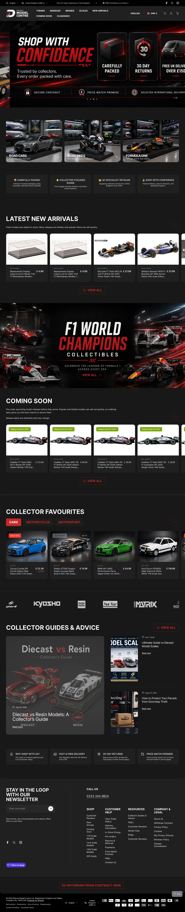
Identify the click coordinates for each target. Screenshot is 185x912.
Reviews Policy (161, 839)
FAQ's (131, 822)
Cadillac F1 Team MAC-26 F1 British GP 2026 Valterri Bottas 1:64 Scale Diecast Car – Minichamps (110, 466)
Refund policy (10, 904)
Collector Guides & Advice (137, 816)
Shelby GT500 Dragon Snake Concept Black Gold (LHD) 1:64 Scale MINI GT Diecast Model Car (65, 573)
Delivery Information (110, 826)
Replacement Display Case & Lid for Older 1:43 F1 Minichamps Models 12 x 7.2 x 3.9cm (66, 275)
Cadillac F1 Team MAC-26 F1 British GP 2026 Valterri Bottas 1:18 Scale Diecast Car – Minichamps (22, 467)
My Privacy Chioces (164, 835)
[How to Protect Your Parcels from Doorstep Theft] (124, 713)
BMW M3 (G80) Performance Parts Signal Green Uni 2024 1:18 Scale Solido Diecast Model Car (109, 573)
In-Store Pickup (113, 832)
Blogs (131, 834)
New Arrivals (90, 823)
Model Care (134, 830)
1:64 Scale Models (92, 850)
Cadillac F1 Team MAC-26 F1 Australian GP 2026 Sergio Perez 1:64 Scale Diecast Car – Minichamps (153, 466)
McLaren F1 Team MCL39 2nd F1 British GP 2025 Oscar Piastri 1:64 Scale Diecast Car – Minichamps (110, 276)
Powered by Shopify (35, 900)
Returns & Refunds (110, 842)
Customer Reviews (91, 816)
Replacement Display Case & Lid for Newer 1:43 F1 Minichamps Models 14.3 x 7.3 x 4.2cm (22, 275)
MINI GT (57, 565)
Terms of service (33, 904)
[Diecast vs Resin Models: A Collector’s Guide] (55, 685)
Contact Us (110, 862)
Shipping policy (45, 904)
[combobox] (12, 3)
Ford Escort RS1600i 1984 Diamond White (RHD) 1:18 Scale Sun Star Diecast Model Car (152, 572)
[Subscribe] (50, 808)
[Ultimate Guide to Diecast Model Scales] (124, 659)
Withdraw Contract (163, 823)
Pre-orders (110, 836)
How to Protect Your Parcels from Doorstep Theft (159, 700)
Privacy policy (21, 904)
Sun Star (145, 565)
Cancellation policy (27, 907)
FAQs (107, 858)
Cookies (158, 831)
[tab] (13, 522)
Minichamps (15, 268)
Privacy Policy (161, 827)
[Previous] (10, 98)
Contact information (13, 907)
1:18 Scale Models (92, 837)
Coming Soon (90, 830)
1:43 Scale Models (92, 844)
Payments (110, 847)
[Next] (175, 98)
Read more (17, 727)
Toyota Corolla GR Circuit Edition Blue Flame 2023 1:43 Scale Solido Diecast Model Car (21, 573)
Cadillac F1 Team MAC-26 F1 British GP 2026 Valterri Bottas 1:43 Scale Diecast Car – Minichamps (66, 466)
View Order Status (110, 820)
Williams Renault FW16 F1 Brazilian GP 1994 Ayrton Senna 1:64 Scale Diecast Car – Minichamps (153, 275)
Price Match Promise (111, 852)
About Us (158, 819)
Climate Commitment (160, 845)
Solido (13, 565)
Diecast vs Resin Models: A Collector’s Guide (40, 717)
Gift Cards (92, 856)
